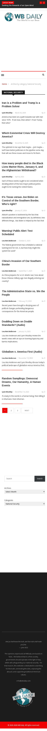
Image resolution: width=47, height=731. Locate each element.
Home (4, 84)
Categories (8, 500)
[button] (41, 2)
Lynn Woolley (7, 113)
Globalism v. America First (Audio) (22, 351)
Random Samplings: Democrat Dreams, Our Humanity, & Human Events (21, 382)
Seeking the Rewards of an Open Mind (17, 5)
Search (39, 478)
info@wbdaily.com (23, 681)
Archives (7, 488)
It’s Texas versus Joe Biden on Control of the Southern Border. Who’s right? (20, 200)
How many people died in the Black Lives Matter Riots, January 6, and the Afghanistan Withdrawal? (22, 167)
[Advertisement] (23, 45)
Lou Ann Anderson (9, 241)
